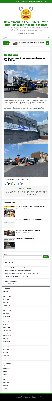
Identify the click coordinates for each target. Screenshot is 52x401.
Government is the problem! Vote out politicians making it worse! (26, 23)
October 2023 (7, 341)
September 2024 (8, 319)
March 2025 (7, 305)
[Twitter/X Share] (8, 183)
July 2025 (6, 299)
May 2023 (6, 355)
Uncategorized (7, 391)
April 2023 (6, 358)
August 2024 (7, 321)
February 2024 (7, 330)
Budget (6, 366)
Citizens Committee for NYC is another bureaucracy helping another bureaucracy (23, 1)
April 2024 (6, 324)
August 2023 (7, 346)
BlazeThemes (33, 397)
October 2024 (7, 316)
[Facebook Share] (5, 183)
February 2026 (7, 296)
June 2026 (6, 291)
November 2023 (8, 338)
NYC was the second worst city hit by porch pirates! (29, 219)
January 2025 (7, 308)
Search (5, 254)
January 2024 (7, 333)
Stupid (5, 388)
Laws (5, 379)
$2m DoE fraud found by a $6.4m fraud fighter (28, 230)
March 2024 (7, 327)
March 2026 (7, 294)
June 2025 (6, 302)
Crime (5, 54)
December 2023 (7, 335)
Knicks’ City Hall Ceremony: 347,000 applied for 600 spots (18, 270)
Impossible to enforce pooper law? (25, 238)
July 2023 (6, 349)
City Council (7, 368)
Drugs (10, 54)
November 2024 (8, 313)
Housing (6, 377)
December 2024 (7, 310)
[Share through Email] (21, 183)
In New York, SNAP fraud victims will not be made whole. (31, 206)
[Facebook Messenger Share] (18, 183)
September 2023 (8, 344)
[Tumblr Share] (15, 183)
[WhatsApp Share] (11, 183)
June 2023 (6, 352)
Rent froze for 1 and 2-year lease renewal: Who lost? (26, 42)
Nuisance (15, 54)
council (6, 63)
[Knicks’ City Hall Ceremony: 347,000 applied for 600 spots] (43, 43)
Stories (6, 385)
